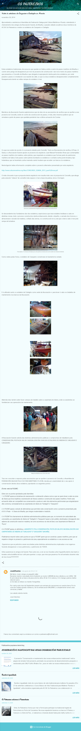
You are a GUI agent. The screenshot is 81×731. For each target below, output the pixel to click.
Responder (14, 600)
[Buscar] (78, 4)
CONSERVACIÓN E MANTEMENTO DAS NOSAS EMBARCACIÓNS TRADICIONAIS (36, 650)
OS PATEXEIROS (30, 4)
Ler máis (76, 668)
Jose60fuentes (15, 571)
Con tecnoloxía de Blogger (41, 727)
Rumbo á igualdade (9, 675)
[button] (78, 14)
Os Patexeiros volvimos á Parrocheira (15, 699)
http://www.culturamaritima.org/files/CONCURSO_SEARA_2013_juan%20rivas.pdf (30, 170)
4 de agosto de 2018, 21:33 (29, 571)
